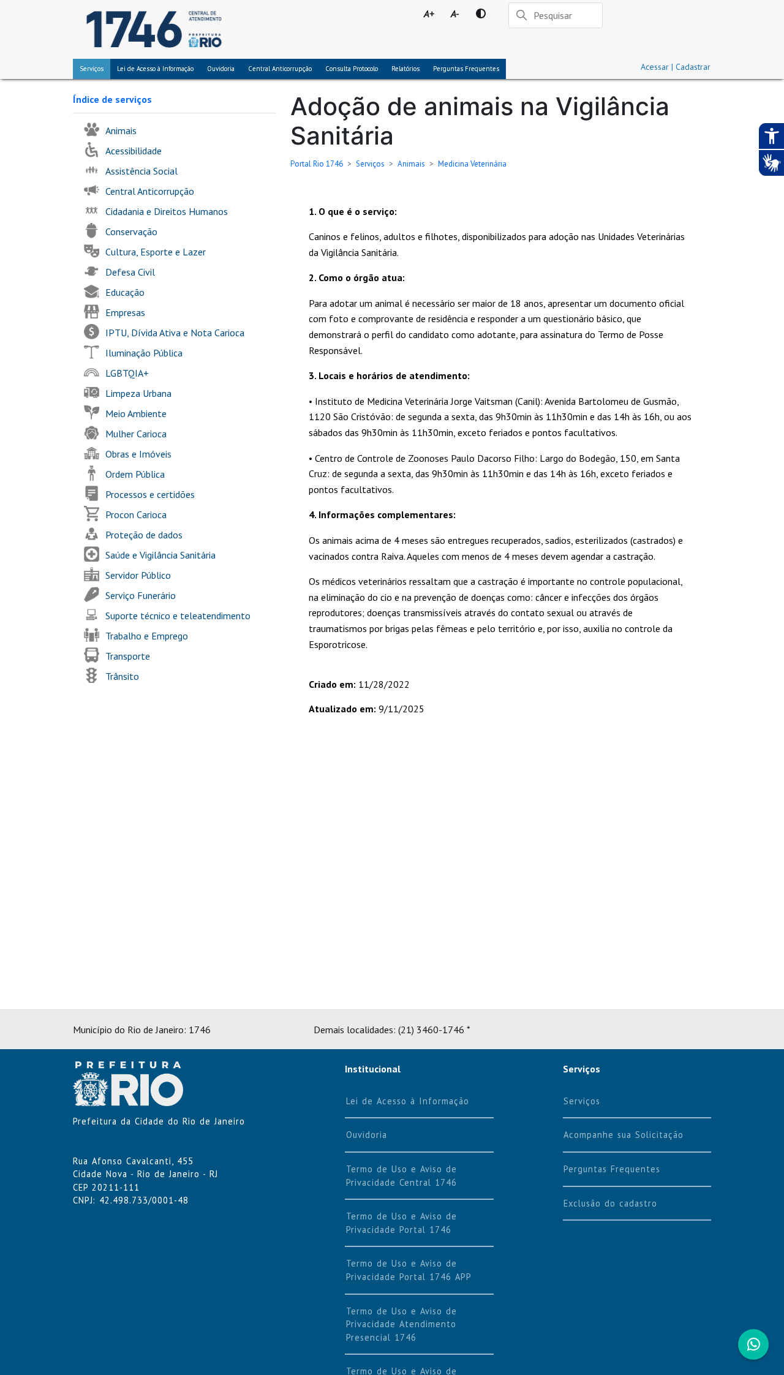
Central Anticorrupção (280, 68)
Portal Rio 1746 (316, 164)
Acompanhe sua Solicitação (624, 1134)
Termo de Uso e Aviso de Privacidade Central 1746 (401, 1175)
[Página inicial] (154, 29)
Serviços (92, 68)
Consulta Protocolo (351, 68)
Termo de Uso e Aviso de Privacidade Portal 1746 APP (409, 1270)
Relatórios (405, 68)
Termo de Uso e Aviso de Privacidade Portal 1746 (401, 1222)
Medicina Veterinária (472, 164)
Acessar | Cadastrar (675, 66)
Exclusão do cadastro (610, 1203)
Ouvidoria (221, 68)
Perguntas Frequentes (466, 68)
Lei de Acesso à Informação (407, 1101)
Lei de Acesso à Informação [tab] (155, 68)
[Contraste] (481, 13)
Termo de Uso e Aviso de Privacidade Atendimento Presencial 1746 (401, 1324)
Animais (411, 164)
